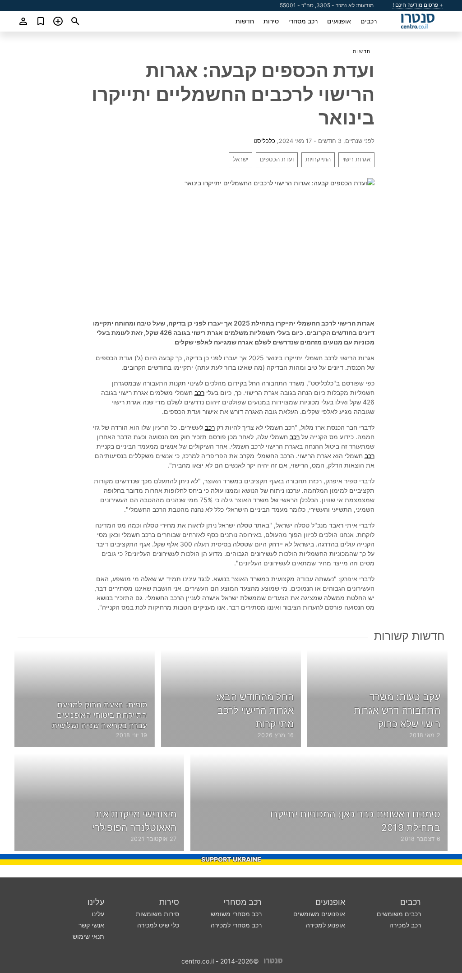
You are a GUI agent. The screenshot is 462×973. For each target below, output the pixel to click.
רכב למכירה (405, 925)
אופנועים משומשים (319, 914)
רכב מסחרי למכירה (236, 925)
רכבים (368, 21)
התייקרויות (318, 159)
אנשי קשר (91, 925)
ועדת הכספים (277, 159)
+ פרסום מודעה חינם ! (418, 5)
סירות (271, 21)
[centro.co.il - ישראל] (273, 960)
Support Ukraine (231, 859)
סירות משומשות (157, 914)
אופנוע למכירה (325, 925)
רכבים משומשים (399, 914)
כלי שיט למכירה (158, 925)
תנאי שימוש (88, 936)
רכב (199, 392)
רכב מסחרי (303, 21)
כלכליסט (264, 141)
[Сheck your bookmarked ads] (41, 21)
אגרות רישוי (356, 159)
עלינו (96, 902)
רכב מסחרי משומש (236, 914)
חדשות (245, 21)
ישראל (240, 159)
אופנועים (339, 21)
